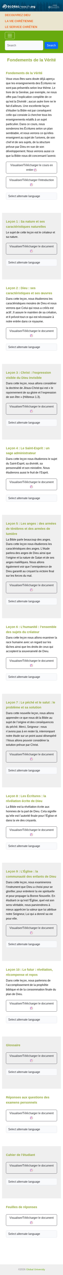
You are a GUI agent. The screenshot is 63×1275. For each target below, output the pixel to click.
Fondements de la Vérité (24, 73)
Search (51, 45)
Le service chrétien (21, 26)
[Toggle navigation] (10, 35)
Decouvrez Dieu (17, 15)
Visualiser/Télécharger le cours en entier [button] (31, 167)
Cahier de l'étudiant (20, 1155)
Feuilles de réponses (21, 1207)
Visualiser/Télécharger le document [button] (31, 246)
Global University (35, 1269)
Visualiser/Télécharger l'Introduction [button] (31, 180)
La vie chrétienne (19, 21)
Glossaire (13, 1045)
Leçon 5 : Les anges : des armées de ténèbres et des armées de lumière (31, 529)
